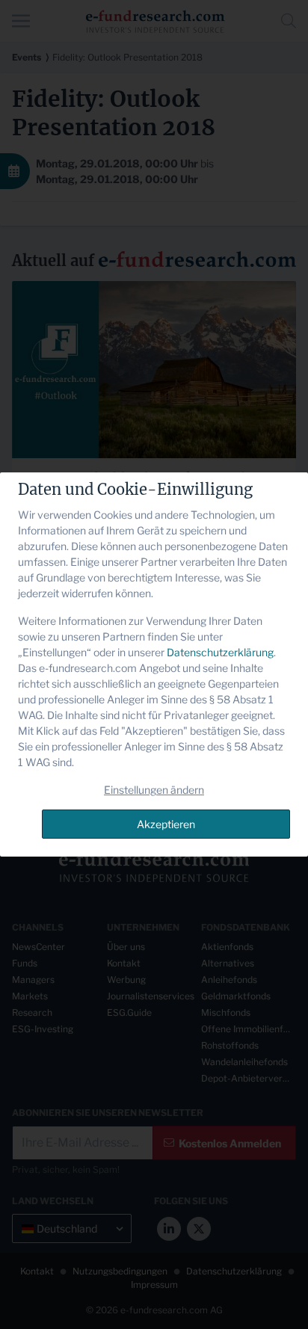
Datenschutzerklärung (220, 652)
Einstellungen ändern (154, 789)
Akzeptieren (166, 824)
